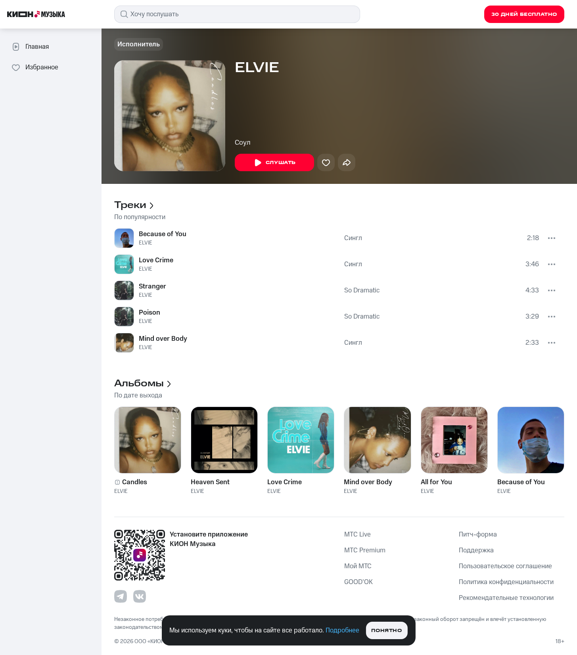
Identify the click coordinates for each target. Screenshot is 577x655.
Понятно (386, 630)
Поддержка (476, 550)
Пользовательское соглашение (505, 566)
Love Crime (156, 260)
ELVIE (145, 243)
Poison (149, 312)
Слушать (281, 162)
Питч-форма (478, 534)
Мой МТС (358, 566)
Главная (37, 47)
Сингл (353, 238)
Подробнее (342, 630)
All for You (436, 482)
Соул (243, 142)
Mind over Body (163, 339)
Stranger (152, 286)
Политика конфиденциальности (506, 582)
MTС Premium (364, 550)
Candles (134, 482)
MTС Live (357, 534)
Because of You (162, 234)
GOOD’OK (358, 582)
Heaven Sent (210, 482)
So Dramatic (362, 290)
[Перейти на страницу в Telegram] (120, 596)
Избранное (41, 67)
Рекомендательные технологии (506, 598)
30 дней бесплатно (524, 14)
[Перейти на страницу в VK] (139, 596)
